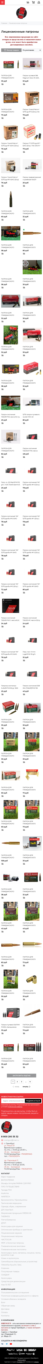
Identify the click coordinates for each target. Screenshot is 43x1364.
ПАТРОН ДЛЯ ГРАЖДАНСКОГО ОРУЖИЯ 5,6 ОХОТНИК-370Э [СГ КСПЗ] (30, 314)
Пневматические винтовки (13, 1246)
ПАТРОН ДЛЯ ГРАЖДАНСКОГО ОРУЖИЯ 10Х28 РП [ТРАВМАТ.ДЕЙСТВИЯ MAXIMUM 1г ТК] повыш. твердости (10, 890)
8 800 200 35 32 (9, 1136)
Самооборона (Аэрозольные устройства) (19, 1262)
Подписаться (33, 1101)
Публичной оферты (15, 1107)
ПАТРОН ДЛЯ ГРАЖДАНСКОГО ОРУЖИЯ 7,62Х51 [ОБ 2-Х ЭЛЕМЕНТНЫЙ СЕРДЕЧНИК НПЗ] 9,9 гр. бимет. (10, 958)
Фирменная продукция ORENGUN (16, 1213)
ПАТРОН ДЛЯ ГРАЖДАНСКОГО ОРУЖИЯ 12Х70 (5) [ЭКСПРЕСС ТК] (8, 111)
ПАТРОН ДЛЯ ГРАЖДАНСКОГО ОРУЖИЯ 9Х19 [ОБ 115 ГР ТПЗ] (32, 280)
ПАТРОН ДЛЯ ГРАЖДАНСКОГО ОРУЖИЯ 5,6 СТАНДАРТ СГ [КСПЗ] (32, 348)
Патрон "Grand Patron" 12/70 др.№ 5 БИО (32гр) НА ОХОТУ (10, 178)
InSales (36, 1362)
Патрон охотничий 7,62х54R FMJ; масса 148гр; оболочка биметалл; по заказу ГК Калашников (31, 450)
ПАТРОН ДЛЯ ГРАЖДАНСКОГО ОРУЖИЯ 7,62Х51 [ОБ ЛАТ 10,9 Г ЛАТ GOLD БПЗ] (32, 789)
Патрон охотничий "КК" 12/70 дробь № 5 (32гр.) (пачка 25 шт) (9, 585)
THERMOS (5, 1216)
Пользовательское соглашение (15, 1292)
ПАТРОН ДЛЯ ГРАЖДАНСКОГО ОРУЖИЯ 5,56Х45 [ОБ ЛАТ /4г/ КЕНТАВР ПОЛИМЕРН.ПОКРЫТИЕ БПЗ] (32, 924)
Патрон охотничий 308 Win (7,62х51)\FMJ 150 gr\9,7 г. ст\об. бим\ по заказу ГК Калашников (31, 687)
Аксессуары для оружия (12, 1226)
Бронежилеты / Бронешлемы (14, 1200)
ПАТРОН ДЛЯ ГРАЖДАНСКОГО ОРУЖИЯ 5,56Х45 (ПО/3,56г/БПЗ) (7, 77)
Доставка (5, 1309)
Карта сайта (22, 1360)
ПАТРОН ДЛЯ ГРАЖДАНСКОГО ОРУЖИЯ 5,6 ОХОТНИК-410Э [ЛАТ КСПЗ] (8, 314)
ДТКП (3, 1223)
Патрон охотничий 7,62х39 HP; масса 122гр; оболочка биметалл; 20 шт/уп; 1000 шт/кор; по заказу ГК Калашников (31, 619)
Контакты (5, 1316)
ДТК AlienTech (7, 1210)
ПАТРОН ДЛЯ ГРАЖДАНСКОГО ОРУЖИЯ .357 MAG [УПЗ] (10, 382)
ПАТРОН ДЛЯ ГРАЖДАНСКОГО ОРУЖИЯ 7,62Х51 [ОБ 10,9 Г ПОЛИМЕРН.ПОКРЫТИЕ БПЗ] (10, 280)
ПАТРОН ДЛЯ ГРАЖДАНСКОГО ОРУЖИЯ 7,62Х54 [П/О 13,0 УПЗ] (9, 246)
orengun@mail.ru (11, 1140)
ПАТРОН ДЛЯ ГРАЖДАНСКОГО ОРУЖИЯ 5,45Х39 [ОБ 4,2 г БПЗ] (32, 890)
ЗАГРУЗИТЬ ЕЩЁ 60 (21, 1075)
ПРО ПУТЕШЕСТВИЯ (10, 1187)
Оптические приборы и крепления (16, 1230)
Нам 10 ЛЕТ (6, 1285)
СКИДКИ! (5, 1275)
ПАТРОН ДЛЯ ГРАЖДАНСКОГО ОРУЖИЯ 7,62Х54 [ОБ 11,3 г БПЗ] (32, 822)
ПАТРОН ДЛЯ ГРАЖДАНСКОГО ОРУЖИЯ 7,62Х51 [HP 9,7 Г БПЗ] (32, 1060)
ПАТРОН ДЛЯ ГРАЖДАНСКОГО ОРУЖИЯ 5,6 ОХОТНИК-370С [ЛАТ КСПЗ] (30, 212)
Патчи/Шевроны (8, 1220)
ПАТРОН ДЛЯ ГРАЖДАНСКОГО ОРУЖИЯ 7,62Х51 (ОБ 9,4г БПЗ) (10, 212)
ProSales (20, 1362)
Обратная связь (8, 1306)
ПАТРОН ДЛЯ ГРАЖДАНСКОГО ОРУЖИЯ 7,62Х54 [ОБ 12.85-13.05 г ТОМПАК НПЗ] (31, 246)
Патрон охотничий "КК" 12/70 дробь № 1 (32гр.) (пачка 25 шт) (31, 517)
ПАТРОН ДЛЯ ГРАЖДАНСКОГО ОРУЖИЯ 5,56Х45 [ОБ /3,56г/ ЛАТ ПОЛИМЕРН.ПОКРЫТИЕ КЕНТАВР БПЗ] (10, 924)
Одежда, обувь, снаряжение (13, 1206)
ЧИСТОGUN (6, 1240)
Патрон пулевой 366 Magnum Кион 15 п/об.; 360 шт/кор (31, 77)
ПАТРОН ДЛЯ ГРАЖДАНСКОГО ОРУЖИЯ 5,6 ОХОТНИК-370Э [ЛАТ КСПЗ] (30, 382)
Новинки (5, 1268)
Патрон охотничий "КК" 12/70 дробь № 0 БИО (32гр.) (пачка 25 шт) (9, 517)
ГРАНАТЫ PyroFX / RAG (11, 1265)
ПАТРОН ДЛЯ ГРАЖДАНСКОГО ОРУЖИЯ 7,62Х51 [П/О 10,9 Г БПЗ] (10, 822)
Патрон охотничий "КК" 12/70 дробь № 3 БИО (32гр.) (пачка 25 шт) (9, 653)
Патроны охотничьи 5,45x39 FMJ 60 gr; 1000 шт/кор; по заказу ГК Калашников (9, 687)
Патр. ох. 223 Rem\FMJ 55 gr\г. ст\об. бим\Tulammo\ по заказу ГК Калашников (10, 483)
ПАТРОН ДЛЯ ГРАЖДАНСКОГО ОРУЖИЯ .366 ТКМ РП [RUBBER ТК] (9, 992)
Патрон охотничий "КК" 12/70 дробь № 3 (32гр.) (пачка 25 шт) (31, 551)
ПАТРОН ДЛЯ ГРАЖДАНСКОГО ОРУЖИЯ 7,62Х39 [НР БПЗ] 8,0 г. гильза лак (31, 721)
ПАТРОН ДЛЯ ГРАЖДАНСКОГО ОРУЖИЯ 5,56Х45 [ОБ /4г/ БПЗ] (10, 721)
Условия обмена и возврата (13, 1299)
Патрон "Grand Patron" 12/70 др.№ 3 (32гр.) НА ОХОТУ (31, 111)
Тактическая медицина (11, 1203)
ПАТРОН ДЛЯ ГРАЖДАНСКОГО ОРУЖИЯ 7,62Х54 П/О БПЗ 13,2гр (31, 1026)
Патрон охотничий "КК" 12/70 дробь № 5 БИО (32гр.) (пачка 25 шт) (31, 585)
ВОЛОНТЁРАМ (7, 1180)
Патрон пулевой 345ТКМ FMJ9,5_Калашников (10, 1026)
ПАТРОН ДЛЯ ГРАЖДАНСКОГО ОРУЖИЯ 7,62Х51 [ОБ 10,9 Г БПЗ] (10, 789)
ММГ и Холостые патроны (12, 1243)
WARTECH (5, 1197)
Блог (3, 1302)
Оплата (4, 1312)
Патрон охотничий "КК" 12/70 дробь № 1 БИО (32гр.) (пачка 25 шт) (9, 551)
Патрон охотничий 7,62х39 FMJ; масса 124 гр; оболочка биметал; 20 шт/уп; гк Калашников (10, 416)
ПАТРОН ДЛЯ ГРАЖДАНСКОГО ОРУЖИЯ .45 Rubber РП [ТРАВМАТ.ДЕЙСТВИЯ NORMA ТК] (31, 992)
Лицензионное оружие (11, 1233)
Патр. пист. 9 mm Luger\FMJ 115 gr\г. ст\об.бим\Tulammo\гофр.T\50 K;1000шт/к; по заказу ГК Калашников (32, 653)
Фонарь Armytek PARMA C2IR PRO (16, 1183)
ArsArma (5, 1193)
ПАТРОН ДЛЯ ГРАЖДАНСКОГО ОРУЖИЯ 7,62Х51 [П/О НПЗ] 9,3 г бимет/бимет (9, 856)
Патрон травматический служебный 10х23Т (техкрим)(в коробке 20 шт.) (32, 178)
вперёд (25, 1086)
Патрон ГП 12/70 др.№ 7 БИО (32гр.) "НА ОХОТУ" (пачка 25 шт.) (31, 144)
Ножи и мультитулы (10, 1258)
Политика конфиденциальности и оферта (19, 1296)
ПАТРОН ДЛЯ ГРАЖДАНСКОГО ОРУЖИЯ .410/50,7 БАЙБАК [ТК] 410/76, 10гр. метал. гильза (10, 450)
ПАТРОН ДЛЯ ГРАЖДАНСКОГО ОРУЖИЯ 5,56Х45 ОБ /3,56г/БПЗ (9, 1060)
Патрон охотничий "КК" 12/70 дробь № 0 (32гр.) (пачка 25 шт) (31, 483)
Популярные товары (10, 1271)
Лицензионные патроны (12, 1236)
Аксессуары (6, 1278)
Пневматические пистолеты (13, 1249)
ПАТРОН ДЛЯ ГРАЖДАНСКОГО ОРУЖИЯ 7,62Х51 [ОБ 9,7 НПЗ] (31, 958)
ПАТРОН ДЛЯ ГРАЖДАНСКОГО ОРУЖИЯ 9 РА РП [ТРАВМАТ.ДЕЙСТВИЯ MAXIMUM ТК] (31, 856)
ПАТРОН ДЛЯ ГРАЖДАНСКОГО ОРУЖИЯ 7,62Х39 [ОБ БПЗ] (9, 755)
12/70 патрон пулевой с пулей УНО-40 (31, 416)
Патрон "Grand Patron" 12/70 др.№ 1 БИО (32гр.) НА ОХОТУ (10, 144)
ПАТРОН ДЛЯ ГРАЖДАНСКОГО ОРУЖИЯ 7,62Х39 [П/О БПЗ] (31, 755)
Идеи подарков (8, 1177)
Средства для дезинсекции (13, 1281)
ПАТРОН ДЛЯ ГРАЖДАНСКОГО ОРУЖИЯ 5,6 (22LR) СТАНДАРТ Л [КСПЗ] (8, 348)
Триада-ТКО (6, 1190)
